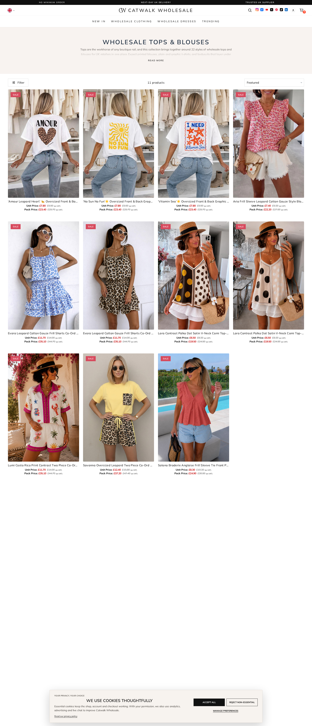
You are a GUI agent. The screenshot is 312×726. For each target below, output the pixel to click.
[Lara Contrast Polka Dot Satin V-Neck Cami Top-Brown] (193, 275)
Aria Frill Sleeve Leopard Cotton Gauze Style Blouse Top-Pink (268, 201)
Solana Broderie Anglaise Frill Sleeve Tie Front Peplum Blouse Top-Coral (193, 465)
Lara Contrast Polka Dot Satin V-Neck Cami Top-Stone (268, 333)
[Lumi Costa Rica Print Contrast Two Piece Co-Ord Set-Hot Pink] (43, 407)
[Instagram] (257, 9)
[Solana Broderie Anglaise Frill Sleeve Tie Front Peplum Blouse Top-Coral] (193, 407)
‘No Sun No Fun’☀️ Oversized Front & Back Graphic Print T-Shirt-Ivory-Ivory (118, 201)
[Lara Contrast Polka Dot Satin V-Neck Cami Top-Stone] (268, 275)
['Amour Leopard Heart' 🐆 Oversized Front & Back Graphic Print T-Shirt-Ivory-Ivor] (43, 143)
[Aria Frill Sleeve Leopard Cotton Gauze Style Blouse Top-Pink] (268, 143)
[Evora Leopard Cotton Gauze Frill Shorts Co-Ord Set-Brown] (118, 275)
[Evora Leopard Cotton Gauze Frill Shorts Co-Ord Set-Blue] (43, 275)
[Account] (293, 10)
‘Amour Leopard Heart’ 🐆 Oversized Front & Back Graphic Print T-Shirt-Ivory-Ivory (43, 201)
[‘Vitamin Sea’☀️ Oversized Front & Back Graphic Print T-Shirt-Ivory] (193, 143)
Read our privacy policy (65, 716)
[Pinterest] (276, 9)
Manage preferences (225, 710)
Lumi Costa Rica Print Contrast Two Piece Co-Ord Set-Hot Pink (43, 465)
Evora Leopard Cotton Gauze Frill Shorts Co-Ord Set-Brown (118, 333)
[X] (271, 9)
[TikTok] (281, 9)
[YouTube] (266, 9)
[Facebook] (261, 9)
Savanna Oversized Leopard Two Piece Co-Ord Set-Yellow (118, 465)
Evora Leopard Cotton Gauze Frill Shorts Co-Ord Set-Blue (43, 333)
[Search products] (250, 10)
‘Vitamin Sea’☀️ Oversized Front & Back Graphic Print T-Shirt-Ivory (193, 201)
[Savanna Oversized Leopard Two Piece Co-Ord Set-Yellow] (118, 407)
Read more (156, 60)
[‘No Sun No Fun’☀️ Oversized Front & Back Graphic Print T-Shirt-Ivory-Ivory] (118, 143)
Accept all (209, 702)
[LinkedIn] (286, 9)
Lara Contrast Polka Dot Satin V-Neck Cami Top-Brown (193, 333)
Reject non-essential (242, 702)
